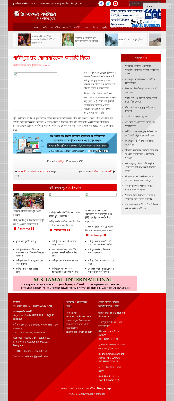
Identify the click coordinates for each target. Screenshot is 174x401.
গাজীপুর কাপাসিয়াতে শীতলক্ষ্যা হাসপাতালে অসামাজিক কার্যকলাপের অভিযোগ (30, 252)
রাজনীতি (77, 27)
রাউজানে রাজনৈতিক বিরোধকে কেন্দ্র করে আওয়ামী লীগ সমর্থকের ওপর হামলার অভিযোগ (141, 154)
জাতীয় (45, 27)
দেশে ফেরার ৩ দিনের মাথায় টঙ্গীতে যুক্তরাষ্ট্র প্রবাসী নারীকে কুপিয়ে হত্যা (65, 252)
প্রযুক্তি (105, 27)
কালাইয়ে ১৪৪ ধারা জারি (101, 171)
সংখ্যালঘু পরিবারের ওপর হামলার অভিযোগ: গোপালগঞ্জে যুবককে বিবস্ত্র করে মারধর (142, 69)
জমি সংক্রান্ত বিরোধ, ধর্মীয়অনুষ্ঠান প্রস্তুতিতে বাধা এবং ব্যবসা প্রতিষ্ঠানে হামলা (140, 167)
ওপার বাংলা (130, 27)
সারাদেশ (65, 27)
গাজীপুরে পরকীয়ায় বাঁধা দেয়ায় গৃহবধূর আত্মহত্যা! (99, 251)
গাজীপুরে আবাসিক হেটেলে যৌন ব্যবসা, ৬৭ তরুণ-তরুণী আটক (100, 243)
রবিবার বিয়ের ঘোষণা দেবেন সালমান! (34, 171)
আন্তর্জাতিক (55, 27)
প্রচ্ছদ (35, 27)
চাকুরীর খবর (141, 27)
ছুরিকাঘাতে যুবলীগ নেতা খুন (26, 241)
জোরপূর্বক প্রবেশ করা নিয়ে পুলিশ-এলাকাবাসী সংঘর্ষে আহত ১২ (101, 270)
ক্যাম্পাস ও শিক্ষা (117, 27)
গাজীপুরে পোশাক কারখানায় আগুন (65, 260)
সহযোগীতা (65, 3)
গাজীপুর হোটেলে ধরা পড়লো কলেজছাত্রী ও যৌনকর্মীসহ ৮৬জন (65, 270)
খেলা (86, 27)
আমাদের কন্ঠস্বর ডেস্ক (22, 65)
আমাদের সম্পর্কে (44, 3)
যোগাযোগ (55, 3)
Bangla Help (77, 3)
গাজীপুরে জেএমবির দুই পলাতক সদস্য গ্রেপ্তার (64, 243)
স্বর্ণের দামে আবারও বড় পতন (137, 116)
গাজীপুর (61, 161)
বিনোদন (96, 27)
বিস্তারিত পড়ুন (24, 228)
